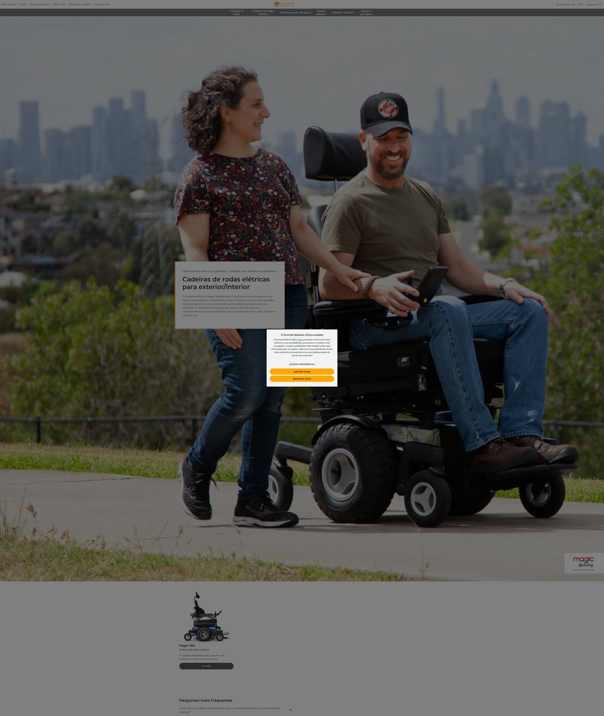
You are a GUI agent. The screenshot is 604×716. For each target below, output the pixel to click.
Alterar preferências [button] (302, 364)
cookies (300, 339)
